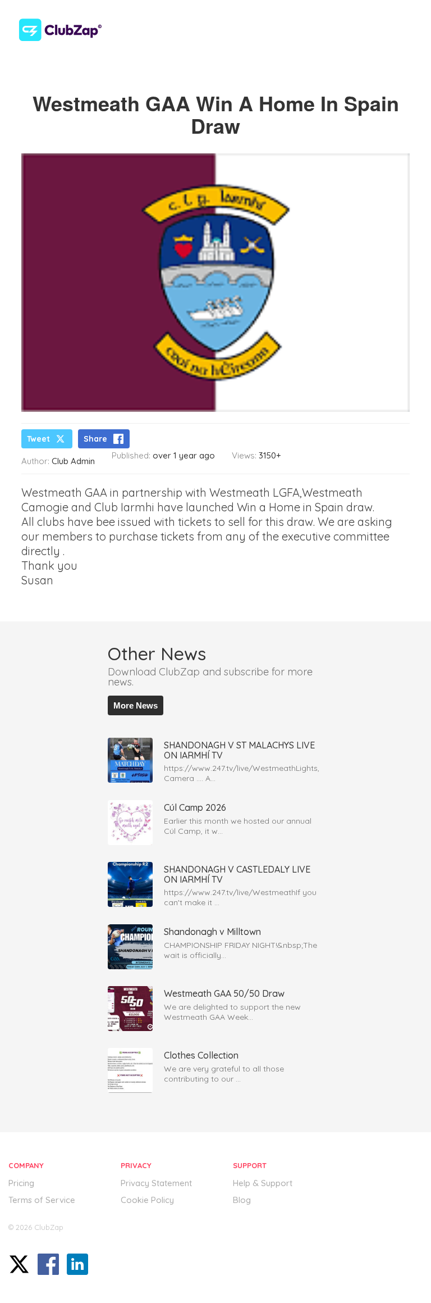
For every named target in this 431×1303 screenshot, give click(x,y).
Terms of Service (41, 1200)
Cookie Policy (147, 1200)
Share (95, 439)
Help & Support (262, 1183)
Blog (242, 1200)
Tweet (38, 439)
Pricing (21, 1183)
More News (135, 705)
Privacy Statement (156, 1183)
